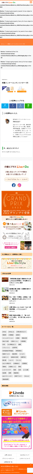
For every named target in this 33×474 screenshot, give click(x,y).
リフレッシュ (6, 347)
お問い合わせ (8, 455)
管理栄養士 (19, 350)
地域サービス (6, 354)
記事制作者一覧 (8, 462)
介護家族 (24, 363)
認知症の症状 (14, 357)
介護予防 (14, 347)
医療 (10, 373)
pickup (4, 331)
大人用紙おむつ (12, 344)
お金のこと (5, 357)
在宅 (4, 344)
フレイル (18, 360)
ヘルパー (11, 360)
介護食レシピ (12, 366)
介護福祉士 (16, 363)
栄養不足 (23, 357)
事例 (19, 366)
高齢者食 (16, 373)
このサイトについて (24, 458)
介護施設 (11, 335)
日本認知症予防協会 (8, 350)
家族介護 (24, 338)
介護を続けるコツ (21, 331)
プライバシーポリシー (8, 458)
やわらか (26, 376)
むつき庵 (25, 369)
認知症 (18, 335)
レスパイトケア (7, 369)
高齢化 (4, 366)
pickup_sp (11, 331)
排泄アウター (18, 376)
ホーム (2, 44)
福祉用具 (14, 354)
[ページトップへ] (30, 464)
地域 (14, 369)
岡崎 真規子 (16, 121)
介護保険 (23, 341)
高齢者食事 (5, 379)
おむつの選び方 (7, 363)
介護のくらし (14, 341)
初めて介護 (5, 341)
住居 (19, 369)
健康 (19, 344)
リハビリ (22, 354)
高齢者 (4, 335)
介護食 (17, 338)
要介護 (4, 360)
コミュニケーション (8, 338)
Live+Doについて (24, 455)
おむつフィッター (7, 376)
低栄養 (4, 373)
